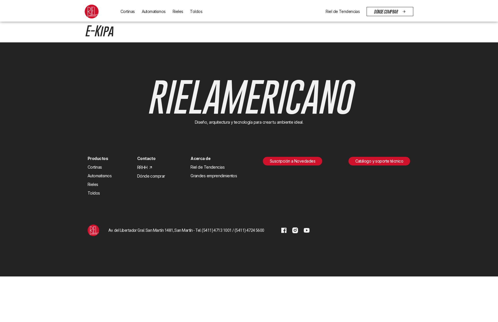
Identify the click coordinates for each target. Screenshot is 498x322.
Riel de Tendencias (343, 11)
